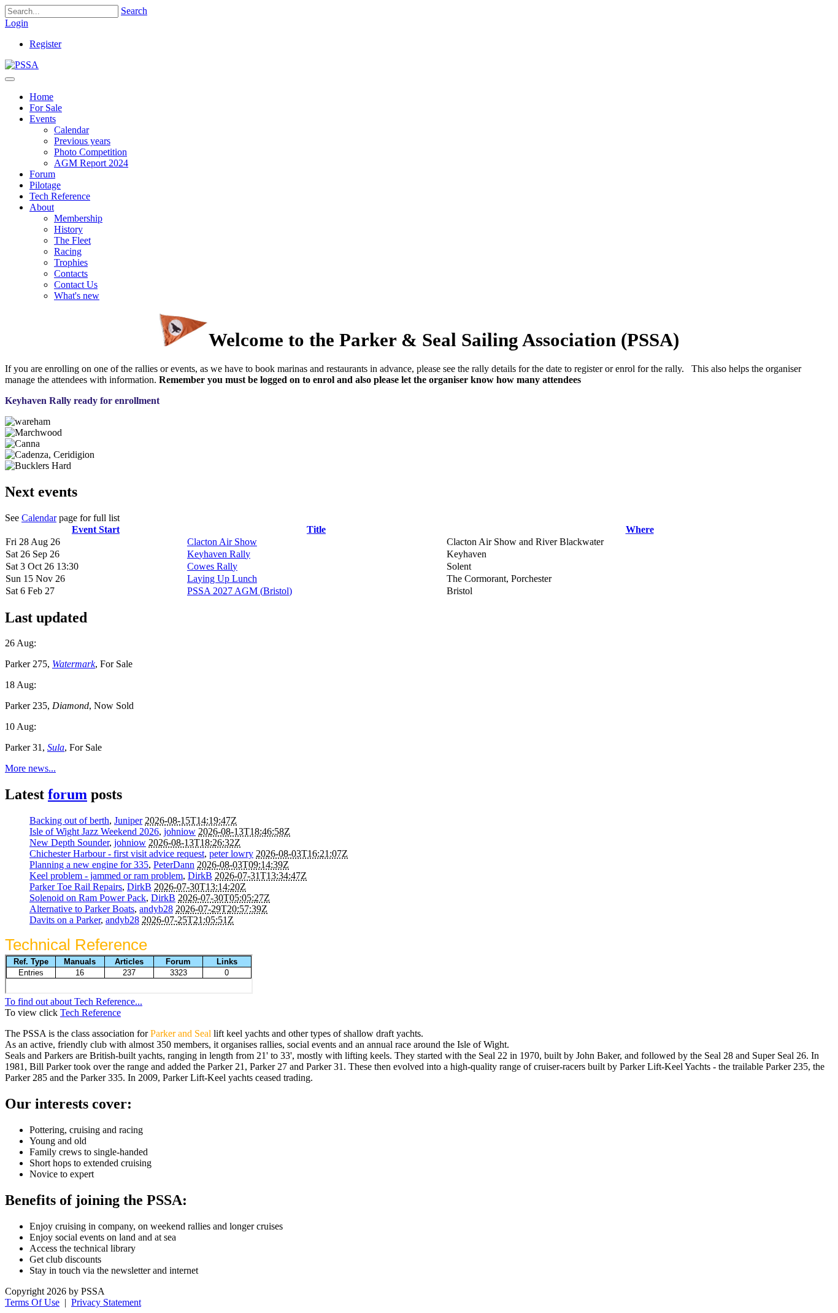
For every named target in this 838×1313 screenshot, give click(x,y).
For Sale (45, 108)
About (41, 207)
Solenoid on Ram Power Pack (87, 898)
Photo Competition (90, 152)
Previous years (82, 141)
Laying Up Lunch (222, 578)
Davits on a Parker (65, 920)
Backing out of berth (69, 820)
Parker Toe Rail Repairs (75, 886)
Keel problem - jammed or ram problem (106, 875)
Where (640, 529)
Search (134, 11)
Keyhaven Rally (218, 554)
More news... (30, 768)
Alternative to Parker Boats (81, 909)
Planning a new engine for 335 (88, 864)
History (68, 229)
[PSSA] (22, 65)
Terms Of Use (32, 1302)
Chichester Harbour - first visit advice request (116, 853)
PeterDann (173, 864)
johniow (180, 831)
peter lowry (231, 853)
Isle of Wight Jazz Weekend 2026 (94, 831)
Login (16, 23)
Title (316, 529)
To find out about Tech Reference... (73, 1001)
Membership (78, 218)
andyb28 (156, 909)
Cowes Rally (212, 566)
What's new (76, 295)
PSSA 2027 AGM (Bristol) (239, 591)
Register (45, 44)
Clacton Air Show (222, 541)
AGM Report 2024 (91, 163)
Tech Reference (59, 196)
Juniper (128, 820)
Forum (42, 174)
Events (42, 119)
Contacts (71, 273)
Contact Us (76, 284)
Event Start (96, 529)
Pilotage (45, 185)
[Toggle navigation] (10, 79)
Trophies (71, 262)
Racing (68, 251)
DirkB (200, 875)
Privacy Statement (106, 1302)
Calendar (71, 130)
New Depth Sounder (69, 842)
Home (41, 96)
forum (67, 794)
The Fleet (72, 240)
